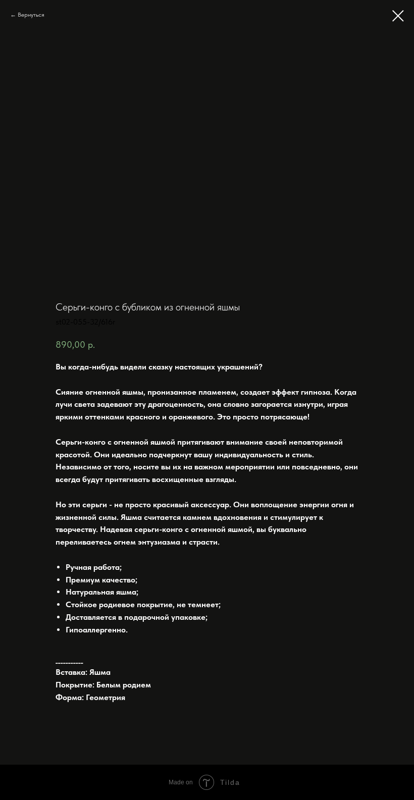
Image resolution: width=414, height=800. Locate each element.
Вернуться (31, 14)
